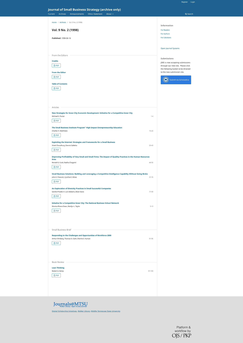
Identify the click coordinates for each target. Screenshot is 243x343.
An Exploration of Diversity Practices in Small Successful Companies (81, 188)
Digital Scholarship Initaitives (64, 311)
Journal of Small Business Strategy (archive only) (84, 9)
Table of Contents (59, 84)
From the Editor (59, 72)
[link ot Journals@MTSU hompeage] (70, 307)
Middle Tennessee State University (105, 311)
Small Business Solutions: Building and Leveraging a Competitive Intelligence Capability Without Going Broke (100, 174)
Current (51, 14)
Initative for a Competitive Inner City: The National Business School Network (85, 203)
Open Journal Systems (170, 48)
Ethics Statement (95, 14)
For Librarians (166, 37)
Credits (55, 61)
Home (54, 22)
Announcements (77, 14)
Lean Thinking (58, 268)
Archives (62, 14)
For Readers (165, 30)
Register (184, 2)
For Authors (165, 34)
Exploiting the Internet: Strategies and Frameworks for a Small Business (83, 142)
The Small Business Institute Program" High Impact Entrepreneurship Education (87, 127)
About (109, 14)
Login (193, 2)
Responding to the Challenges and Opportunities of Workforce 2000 (81, 235)
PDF (57, 65)
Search (190, 14)
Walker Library (84, 311)
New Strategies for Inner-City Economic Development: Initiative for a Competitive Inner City (92, 113)
